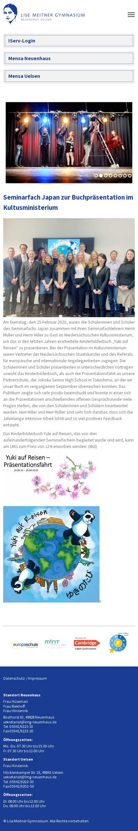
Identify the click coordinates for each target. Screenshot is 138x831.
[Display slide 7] (125, 175)
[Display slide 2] (101, 175)
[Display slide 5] (115, 175)
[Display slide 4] (110, 175)
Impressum (37, 678)
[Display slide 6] (120, 175)
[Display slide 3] (106, 175)
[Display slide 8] (130, 175)
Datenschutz (14, 678)
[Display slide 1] (96, 175)
